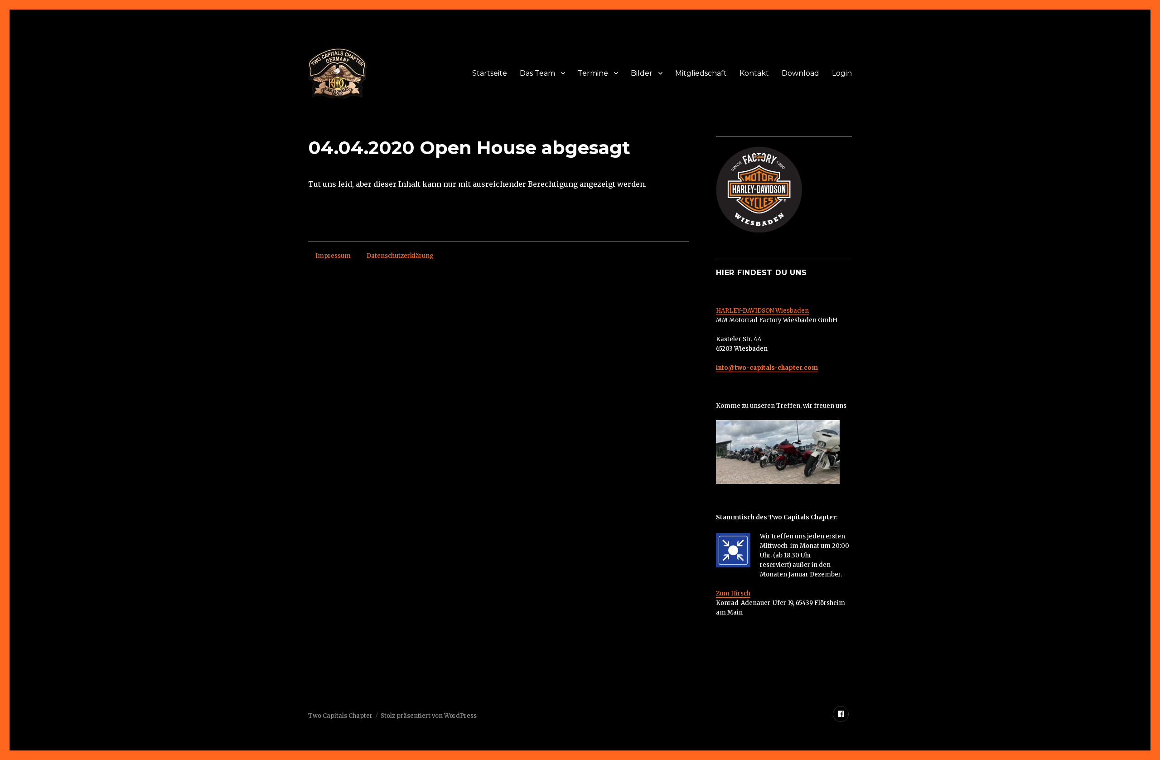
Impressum (333, 256)
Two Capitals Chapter (340, 716)
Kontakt (754, 73)
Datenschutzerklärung (400, 256)
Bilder (641, 73)
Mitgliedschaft (701, 73)
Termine (593, 73)
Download (800, 73)
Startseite (489, 73)
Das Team (537, 73)
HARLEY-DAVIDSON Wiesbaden (762, 311)
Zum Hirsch (733, 593)
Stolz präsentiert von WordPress (429, 716)
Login (842, 73)
